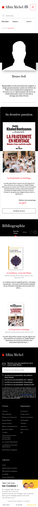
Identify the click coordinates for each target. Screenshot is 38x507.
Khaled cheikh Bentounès (14, 275)
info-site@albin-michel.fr (27, 394)
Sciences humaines (27, 417)
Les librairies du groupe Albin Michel (9, 446)
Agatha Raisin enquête (9, 468)
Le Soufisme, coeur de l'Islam (19, 273)
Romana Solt (19, 277)
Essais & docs (25, 414)
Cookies (4, 432)
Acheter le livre (19, 211)
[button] (31, 232)
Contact (5, 411)
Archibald (5, 474)
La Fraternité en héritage (19, 178)
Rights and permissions (9, 426)
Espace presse (7, 423)
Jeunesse (24, 426)
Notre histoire (6, 414)
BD (22, 432)
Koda (4, 465)
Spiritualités (24, 420)
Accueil (4, 28)
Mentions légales (7, 429)
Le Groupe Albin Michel (9, 442)
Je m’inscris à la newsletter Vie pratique (18, 382)
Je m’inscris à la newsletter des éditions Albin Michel (18, 376)
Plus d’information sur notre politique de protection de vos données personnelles (19, 397)
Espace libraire (7, 420)
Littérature (24, 411)
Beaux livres (24, 429)
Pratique (23, 423)
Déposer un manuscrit (9, 417)
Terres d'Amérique (8, 477)
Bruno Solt (29, 275)
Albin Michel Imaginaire (9, 450)
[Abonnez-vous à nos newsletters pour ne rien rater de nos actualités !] (25, 7)
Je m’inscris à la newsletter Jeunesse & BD (19, 384)
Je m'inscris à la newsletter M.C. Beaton (18, 380)
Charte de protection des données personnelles (9, 437)
